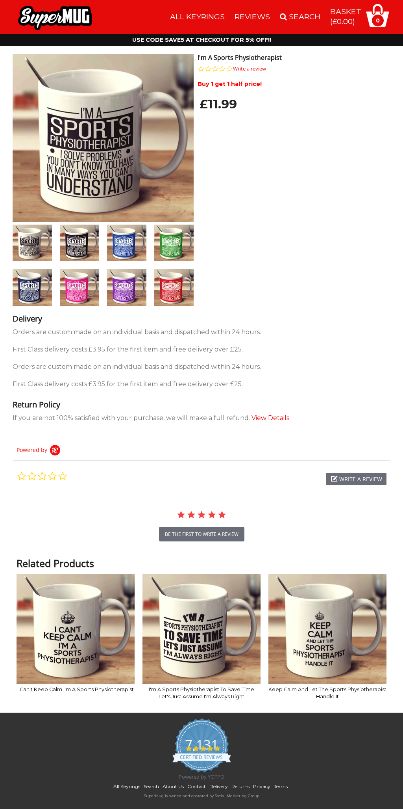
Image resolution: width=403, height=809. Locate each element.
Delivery (218, 786)
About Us (173, 786)
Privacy (261, 786)
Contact (196, 786)
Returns (240, 786)
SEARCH (303, 16)
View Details (270, 418)
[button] (356, 479)
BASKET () (345, 16)
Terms (281, 786)
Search (151, 786)
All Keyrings (197, 16)
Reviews (252, 16)
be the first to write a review (201, 534)
